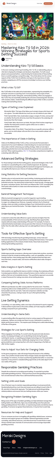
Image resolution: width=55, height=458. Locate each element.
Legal (51, 453)
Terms (46, 453)
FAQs (19, 447)
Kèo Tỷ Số (26, 151)
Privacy (42, 453)
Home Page (6, 447)
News (13, 447)
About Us (37, 453)
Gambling (3, 44)
